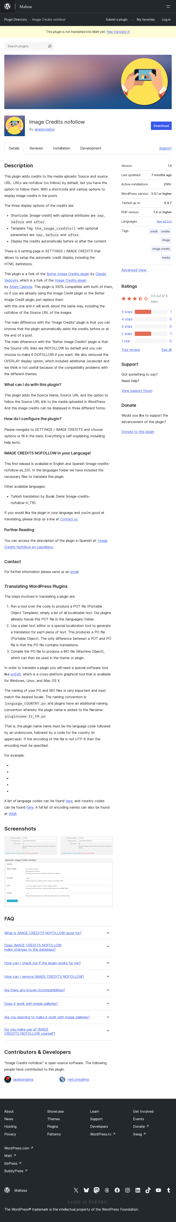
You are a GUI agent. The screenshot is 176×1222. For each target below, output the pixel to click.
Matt (10, 1155)
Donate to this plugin (137, 432)
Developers (99, 1126)
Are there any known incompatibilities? (34, 990)
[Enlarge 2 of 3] (107, 842)
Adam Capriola (20, 287)
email (74, 572)
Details (14, 148)
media (166, 257)
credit (154, 231)
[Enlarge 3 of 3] (107, 864)
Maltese (20, 1190)
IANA (13, 814)
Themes (53, 1119)
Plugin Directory (15, 19)
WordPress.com (18, 1148)
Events (138, 1119)
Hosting (10, 1126)
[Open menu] (169, 6)
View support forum (136, 391)
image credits (161, 248)
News (8, 1119)
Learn (94, 1111)
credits (165, 231)
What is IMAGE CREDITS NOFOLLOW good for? (43, 933)
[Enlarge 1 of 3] (51, 842)
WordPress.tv (103, 1134)
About (9, 1111)
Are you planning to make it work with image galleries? (47, 1017)
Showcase (55, 1111)
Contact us (68, 519)
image (166, 240)
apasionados (45, 129)
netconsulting (78, 1079)
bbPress (13, 1163)
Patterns (54, 1134)
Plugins (52, 1126)
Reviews (36, 148)
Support (165, 148)
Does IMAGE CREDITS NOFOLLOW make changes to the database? (32, 947)
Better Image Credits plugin (68, 274)
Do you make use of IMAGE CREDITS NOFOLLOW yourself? (29, 1031)
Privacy (10, 1134)
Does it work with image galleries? (31, 1004)
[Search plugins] (50, 46)
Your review (130, 349)
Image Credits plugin (70, 280)
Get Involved (143, 1111)
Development (90, 148)
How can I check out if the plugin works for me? (42, 963)
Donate (141, 1126)
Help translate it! (118, 32)
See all (166, 349)
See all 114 (164, 221)
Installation (61, 148)
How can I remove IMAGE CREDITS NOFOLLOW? (44, 977)
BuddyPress (16, 1171)
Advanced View (133, 270)
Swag (139, 1134)
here (69, 801)
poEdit (16, 674)
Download (161, 126)
